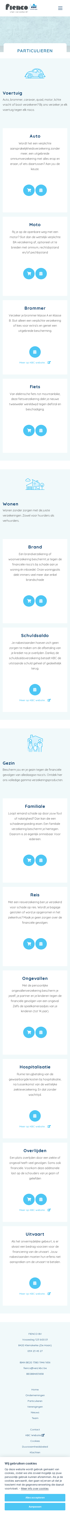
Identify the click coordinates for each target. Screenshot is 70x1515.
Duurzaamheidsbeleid (35, 1446)
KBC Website (33, 1435)
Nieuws (35, 1412)
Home (35, 1389)
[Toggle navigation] (60, 8)
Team (35, 1418)
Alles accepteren (35, 1497)
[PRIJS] (29, 190)
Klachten (35, 1452)
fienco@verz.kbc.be (35, 1368)
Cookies (35, 1441)
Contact (35, 1429)
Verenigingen (35, 1406)
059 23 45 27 (35, 1351)
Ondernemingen (35, 1395)
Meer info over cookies (35, 1488)
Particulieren (35, 1401)
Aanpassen (35, 1506)
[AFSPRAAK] (41, 190)
